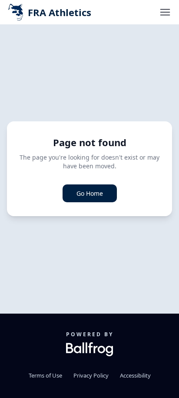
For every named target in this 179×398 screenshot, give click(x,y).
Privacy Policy (91, 375)
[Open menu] (165, 12)
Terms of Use (45, 375)
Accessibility (135, 375)
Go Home (89, 193)
